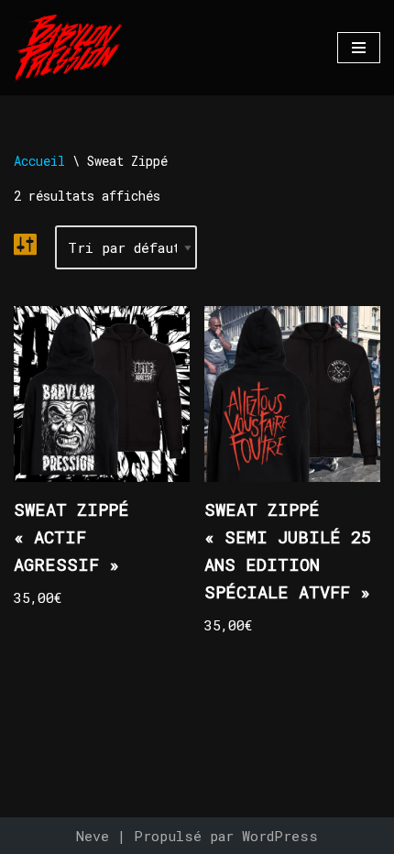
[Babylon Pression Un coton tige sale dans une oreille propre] (69, 47)
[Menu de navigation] (358, 47)
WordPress (280, 836)
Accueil (39, 161)
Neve (92, 836)
